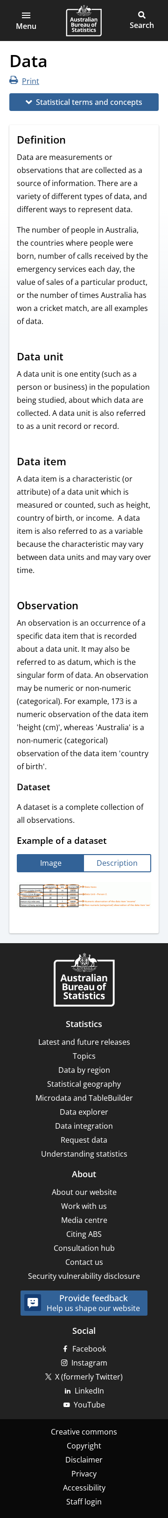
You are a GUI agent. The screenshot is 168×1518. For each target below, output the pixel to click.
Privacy (84, 1474)
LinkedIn (89, 1391)
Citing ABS (84, 1234)
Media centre (84, 1220)
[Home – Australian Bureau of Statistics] (84, 980)
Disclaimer (84, 1460)
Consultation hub (84, 1248)
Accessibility (84, 1488)
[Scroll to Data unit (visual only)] (72, 357)
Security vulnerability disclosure (84, 1276)
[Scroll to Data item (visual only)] (75, 462)
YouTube (89, 1405)
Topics (84, 1056)
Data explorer (84, 1112)
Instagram (89, 1363)
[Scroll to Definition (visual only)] (75, 141)
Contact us (84, 1262)
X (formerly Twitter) (89, 1377)
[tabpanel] (84, 896)
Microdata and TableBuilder (84, 1098)
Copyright (84, 1446)
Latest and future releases (84, 1042)
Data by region (84, 1070)
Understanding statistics (84, 1154)
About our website (84, 1192)
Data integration (84, 1126)
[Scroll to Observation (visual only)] (87, 606)
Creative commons (84, 1432)
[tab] (51, 863)
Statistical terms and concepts (89, 102)
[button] (26, 20)
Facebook (89, 1349)
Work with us (84, 1206)
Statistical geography (84, 1084)
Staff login (84, 1502)
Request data (84, 1140)
